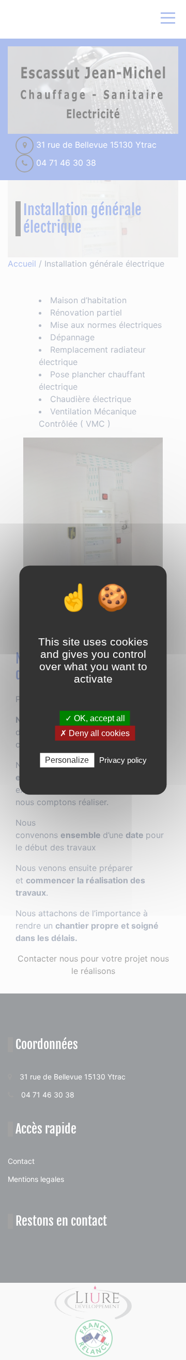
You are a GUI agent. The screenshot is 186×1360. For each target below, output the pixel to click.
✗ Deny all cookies (95, 733)
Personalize (67, 760)
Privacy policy (123, 760)
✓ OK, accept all (95, 718)
